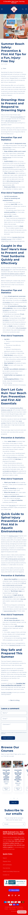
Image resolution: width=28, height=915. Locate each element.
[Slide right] (17, 798)
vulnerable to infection (10, 471)
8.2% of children (12, 457)
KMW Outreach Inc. (13, 907)
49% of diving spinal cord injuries (15, 558)
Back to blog (15, 700)
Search (5, 858)
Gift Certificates (7, 864)
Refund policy (12, 908)
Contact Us (6, 874)
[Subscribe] (23, 824)
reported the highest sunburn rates (12, 273)
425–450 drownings (11, 120)
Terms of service (14, 911)
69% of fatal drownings (14, 181)
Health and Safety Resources (11, 871)
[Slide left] (10, 798)
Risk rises (23, 599)
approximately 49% (10, 611)
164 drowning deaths (16, 116)
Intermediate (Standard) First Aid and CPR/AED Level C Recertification (18, 775)
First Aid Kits (6, 868)
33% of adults (5, 269)
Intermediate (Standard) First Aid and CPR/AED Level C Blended (6, 775)
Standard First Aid (14, 645)
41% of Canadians (21, 328)
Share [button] (4, 68)
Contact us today (6, 692)
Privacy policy (20, 908)
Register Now (7, 861)
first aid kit (12, 505)
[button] (2, 9)
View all (13, 802)
